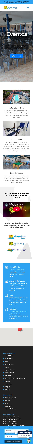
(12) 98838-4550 (10, 425)
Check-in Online (9, 364)
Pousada (7, 381)
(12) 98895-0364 (21, 425)
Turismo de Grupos (10, 409)
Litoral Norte (14, 267)
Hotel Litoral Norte (16, 108)
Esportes (12, 309)
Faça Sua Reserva (10, 370)
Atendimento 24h (25, 436)
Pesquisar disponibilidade (13, 441)
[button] (20, 329)
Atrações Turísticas (17, 281)
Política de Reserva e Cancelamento (15, 378)
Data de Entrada (9, 428)
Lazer (11, 295)
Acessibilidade (9, 356)
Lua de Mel (8, 375)
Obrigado (7, 387)
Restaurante (8, 384)
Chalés (7, 361)
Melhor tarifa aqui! (25, 433)
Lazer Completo (16, 173)
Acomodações (16, 139)
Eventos (7, 367)
